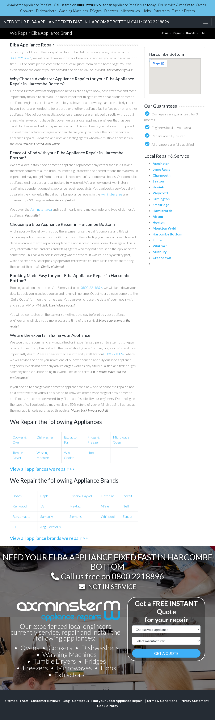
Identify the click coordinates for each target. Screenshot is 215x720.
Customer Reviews (45, 701)
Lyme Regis (161, 169)
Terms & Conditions (160, 701)
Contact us (80, 701)
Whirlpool (108, 516)
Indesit (127, 496)
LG (42, 506)
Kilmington (161, 199)
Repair (177, 33)
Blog (66, 701)
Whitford (160, 246)
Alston (158, 216)
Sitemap (11, 701)
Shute (157, 240)
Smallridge (161, 205)
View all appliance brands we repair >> (49, 538)
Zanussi (127, 516)
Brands (190, 33)
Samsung (46, 516)
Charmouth (161, 175)
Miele (105, 506)
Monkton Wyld (164, 228)
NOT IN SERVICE (112, 586)
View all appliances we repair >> (42, 469)
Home (164, 33)
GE (15, 527)
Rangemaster (22, 516)
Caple (44, 496)
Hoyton (159, 222)
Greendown (162, 258)
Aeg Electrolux (50, 527)
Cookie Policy (107, 706)
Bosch (17, 496)
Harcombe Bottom (167, 234)
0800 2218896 (89, 5)
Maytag (74, 506)
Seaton (158, 181)
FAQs (24, 701)
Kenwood (20, 506)
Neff (125, 506)
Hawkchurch (162, 211)
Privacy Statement (194, 701)
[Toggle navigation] (206, 22)
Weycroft (160, 193)
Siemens (75, 516)
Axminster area (111, 194)
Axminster (161, 163)
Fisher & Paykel (80, 496)
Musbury (160, 252)
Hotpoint (107, 496)
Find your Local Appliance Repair (116, 701)
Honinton (160, 187)
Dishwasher (45, 437)
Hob (90, 452)
